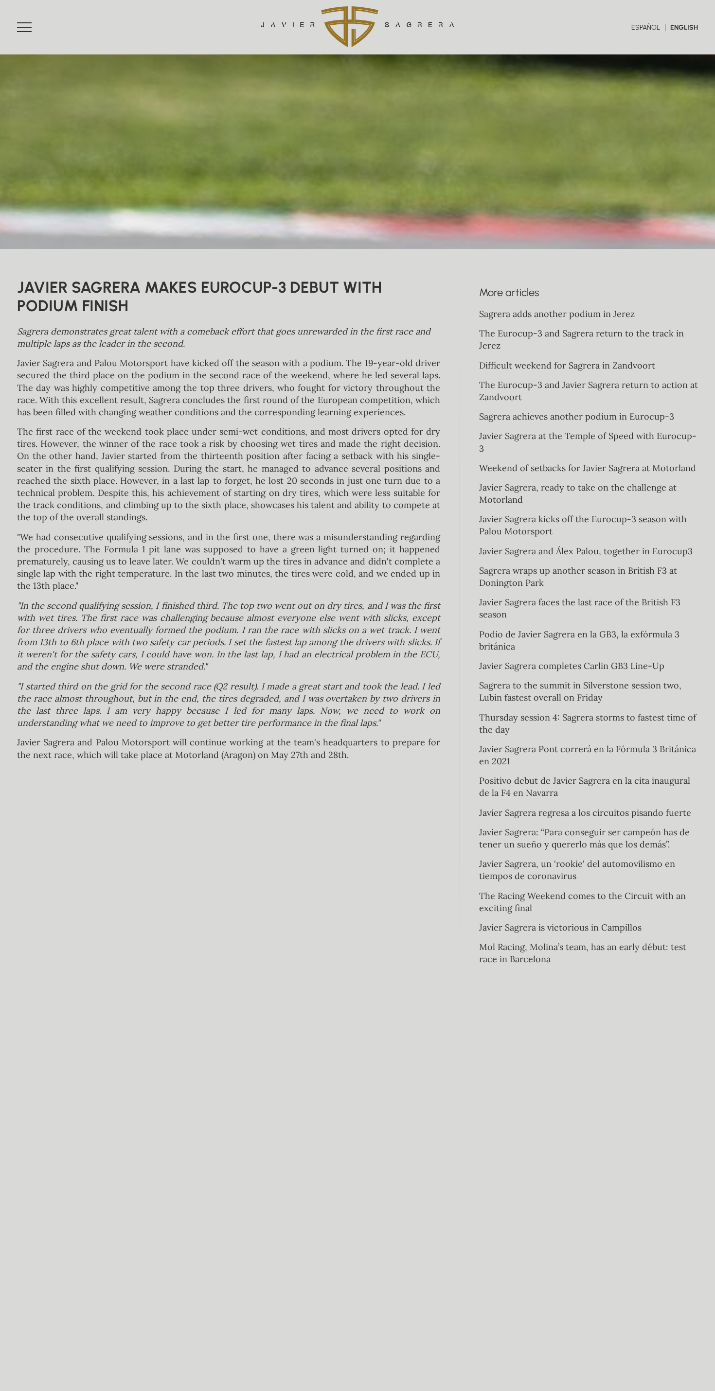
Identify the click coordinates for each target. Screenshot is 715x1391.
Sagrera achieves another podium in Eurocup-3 (576, 416)
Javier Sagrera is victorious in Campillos (560, 927)
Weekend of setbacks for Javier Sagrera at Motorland (587, 468)
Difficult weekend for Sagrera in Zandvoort (567, 365)
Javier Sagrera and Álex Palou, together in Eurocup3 (586, 551)
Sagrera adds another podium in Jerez (557, 313)
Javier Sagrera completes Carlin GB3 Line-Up (571, 665)
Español (645, 27)
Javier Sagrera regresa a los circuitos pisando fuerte (585, 812)
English (684, 27)
